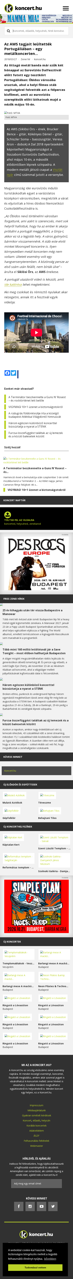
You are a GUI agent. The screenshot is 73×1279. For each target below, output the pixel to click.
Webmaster (36, 1145)
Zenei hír (25, 59)
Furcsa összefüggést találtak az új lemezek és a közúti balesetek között (35, 434)
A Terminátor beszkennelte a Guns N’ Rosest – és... (35, 470)
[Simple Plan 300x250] (36, 932)
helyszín (46, 1120)
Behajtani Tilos (47, 818)
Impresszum (36, 1105)
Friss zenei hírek (13, 598)
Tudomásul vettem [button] (35, 1267)
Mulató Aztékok (12, 802)
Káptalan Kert (11, 844)
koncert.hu (40, 59)
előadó (36, 1120)
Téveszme (44, 802)
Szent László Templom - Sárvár (54, 848)
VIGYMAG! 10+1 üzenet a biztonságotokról (35, 407)
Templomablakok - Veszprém (19, 963)
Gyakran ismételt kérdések (36, 1115)
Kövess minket (12, 756)
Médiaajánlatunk (37, 1110)
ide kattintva (13, 284)
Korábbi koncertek (36, 1125)
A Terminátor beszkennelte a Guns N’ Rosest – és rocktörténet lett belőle (37, 398)
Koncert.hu (10, 770)
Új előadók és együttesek (20, 784)
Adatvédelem (36, 1130)
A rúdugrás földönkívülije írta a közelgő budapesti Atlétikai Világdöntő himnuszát (34, 415)
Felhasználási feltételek (36, 1140)
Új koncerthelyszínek (17, 826)
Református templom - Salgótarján (19, 867)
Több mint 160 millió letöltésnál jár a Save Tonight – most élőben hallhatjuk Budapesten (34, 651)
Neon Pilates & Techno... (53, 986)
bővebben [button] (50, 1258)
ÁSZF (36, 1135)
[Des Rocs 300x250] (36, 589)
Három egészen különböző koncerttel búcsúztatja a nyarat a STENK (32, 424)
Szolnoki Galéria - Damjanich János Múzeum (54, 871)
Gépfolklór (9, 818)
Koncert (27, 1120)
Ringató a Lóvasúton (15, 1005)
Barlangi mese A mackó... (53, 963)
